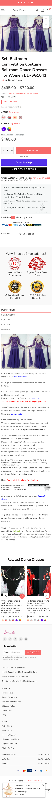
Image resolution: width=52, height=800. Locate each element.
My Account (7, 730)
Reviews (6, 329)
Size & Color (8, 315)
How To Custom (9, 735)
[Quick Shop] (22, 596)
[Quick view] (22, 577)
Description (8, 310)
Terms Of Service (9, 697)
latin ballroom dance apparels (20, 536)
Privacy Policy (8, 692)
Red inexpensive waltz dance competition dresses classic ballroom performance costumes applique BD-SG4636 (38, 607)
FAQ (4, 714)
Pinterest (33, 234)
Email (29, 234)
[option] (26, 33)
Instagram (21, 639)
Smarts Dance (15, 528)
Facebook (16, 234)
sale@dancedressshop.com (32, 429)
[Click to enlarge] (46, 19)
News (4, 721)
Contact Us (7, 710)
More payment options (24, 169)
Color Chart (7, 726)
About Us (6, 688)
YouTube (26, 639)
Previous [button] (5, 595)
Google (25, 234)
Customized (7, 319)
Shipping (6, 324)
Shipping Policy (8, 706)
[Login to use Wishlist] (46, 25)
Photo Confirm (8, 748)
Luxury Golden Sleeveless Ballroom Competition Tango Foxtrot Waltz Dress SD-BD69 (28, 788)
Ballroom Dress (43, 531)
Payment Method (9, 743)
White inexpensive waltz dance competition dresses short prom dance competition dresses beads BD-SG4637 (11, 607)
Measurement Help (10, 739)
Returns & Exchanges (11, 701)
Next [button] (46, 595)
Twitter (20, 234)
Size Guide (11, 96)
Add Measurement (11, 107)
